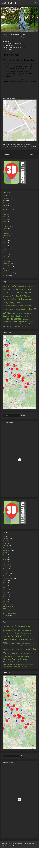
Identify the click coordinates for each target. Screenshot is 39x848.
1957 (9, 286)
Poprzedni (7, 154)
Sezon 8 (5, 256)
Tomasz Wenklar (16, 324)
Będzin (5, 200)
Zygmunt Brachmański (20, 326)
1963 (15, 286)
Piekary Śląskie (7, 226)
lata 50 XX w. (13, 309)
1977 (10, 290)
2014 (26, 289)
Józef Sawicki (6, 148)
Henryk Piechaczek (26, 303)
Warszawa (6, 270)
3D (4, 196)
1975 (5, 290)
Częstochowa (6, 207)
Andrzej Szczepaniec (16, 293)
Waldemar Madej (26, 324)
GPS (27, 144)
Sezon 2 (5, 242)
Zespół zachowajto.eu (27, 37)
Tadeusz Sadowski (12, 318)
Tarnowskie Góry (7, 266)
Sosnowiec (6, 261)
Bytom (23, 144)
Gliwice (5, 214)
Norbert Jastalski (24, 313)
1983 (23, 290)
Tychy (4, 268)
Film (4, 212)
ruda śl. (32, 313)
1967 (25, 286)
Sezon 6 (5, 252)
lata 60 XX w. (22, 309)
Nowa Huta (6, 224)
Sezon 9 (5, 259)
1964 (19, 286)
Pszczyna (5, 231)
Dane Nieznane (7, 210)
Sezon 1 (11, 146)
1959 (12, 286)
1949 (4, 286)
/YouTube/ (12, 845)
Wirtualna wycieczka (9, 273)
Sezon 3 (5, 245)
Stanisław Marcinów (23, 316)
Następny (32, 154)
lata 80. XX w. (15, 313)
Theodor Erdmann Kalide (20, 322)
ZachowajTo (9, 2)
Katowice (5, 219)
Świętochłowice (7, 263)
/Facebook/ (5, 845)
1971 (31, 286)
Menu (35, 2)
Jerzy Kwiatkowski (12, 305)
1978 (26, 146)
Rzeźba (5, 235)
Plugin (34, 140)
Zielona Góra (6, 275)
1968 (28, 286)
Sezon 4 (5, 247)
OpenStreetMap (22, 140)
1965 (22, 286)
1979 (19, 290)
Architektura (6, 198)
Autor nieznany (16, 295)
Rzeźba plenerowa (8, 238)
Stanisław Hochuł (9, 316)
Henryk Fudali (32, 146)
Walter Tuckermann (7, 326)
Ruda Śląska (6, 233)
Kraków (5, 221)
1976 (8, 289)
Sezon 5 (5, 249)
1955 (6, 286)
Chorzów (5, 205)
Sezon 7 (5, 254)
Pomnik (5, 228)
